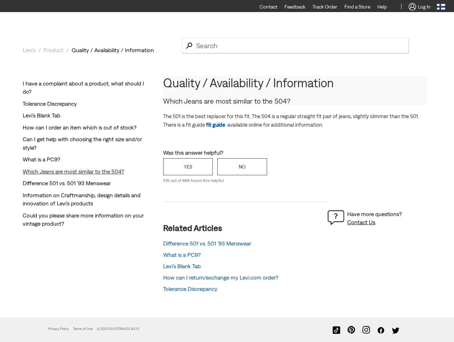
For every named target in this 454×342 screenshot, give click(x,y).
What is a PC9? (41, 159)
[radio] (188, 166)
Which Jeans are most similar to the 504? (73, 171)
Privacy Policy (58, 329)
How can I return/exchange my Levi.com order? (220, 277)
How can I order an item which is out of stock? (80, 127)
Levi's (29, 50)
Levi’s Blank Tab (41, 115)
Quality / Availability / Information (113, 50)
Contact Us (361, 222)
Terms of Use (83, 329)
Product (53, 50)
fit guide (215, 125)
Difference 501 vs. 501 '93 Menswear (67, 183)
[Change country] (441, 8)
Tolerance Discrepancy (50, 103)
